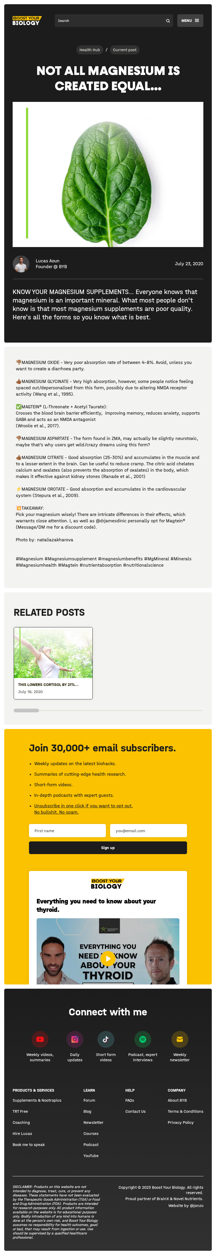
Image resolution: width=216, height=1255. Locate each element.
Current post (124, 49)
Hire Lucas (22, 1133)
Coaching (21, 1122)
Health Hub (90, 49)
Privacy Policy (181, 1122)
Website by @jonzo (185, 1205)
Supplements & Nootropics (37, 1100)
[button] (190, 20)
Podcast (91, 1144)
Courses (91, 1133)
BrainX (163, 1198)
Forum (89, 1100)
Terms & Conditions (185, 1111)
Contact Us (135, 1111)
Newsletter (94, 1122)
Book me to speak (29, 1144)
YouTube (91, 1155)
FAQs (129, 1100)
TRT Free (20, 1111)
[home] (27, 21)
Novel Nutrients (188, 1198)
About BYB (177, 1100)
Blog (87, 1111)
